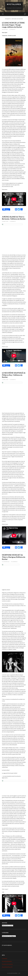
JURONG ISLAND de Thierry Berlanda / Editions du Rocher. (14, 218)
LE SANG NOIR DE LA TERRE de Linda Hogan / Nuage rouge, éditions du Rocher (13, 25)
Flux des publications (7, 961)
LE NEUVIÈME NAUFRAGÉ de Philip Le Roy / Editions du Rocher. (13, 375)
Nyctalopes (14, 4)
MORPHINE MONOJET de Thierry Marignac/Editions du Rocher (13, 557)
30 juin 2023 (5, 29)
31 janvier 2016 (5, 561)
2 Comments (12, 29)
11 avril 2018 (5, 379)
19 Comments (14, 561)
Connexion (4, 958)
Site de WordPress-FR (7, 967)
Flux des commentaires (7, 964)
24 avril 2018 (5, 221)
